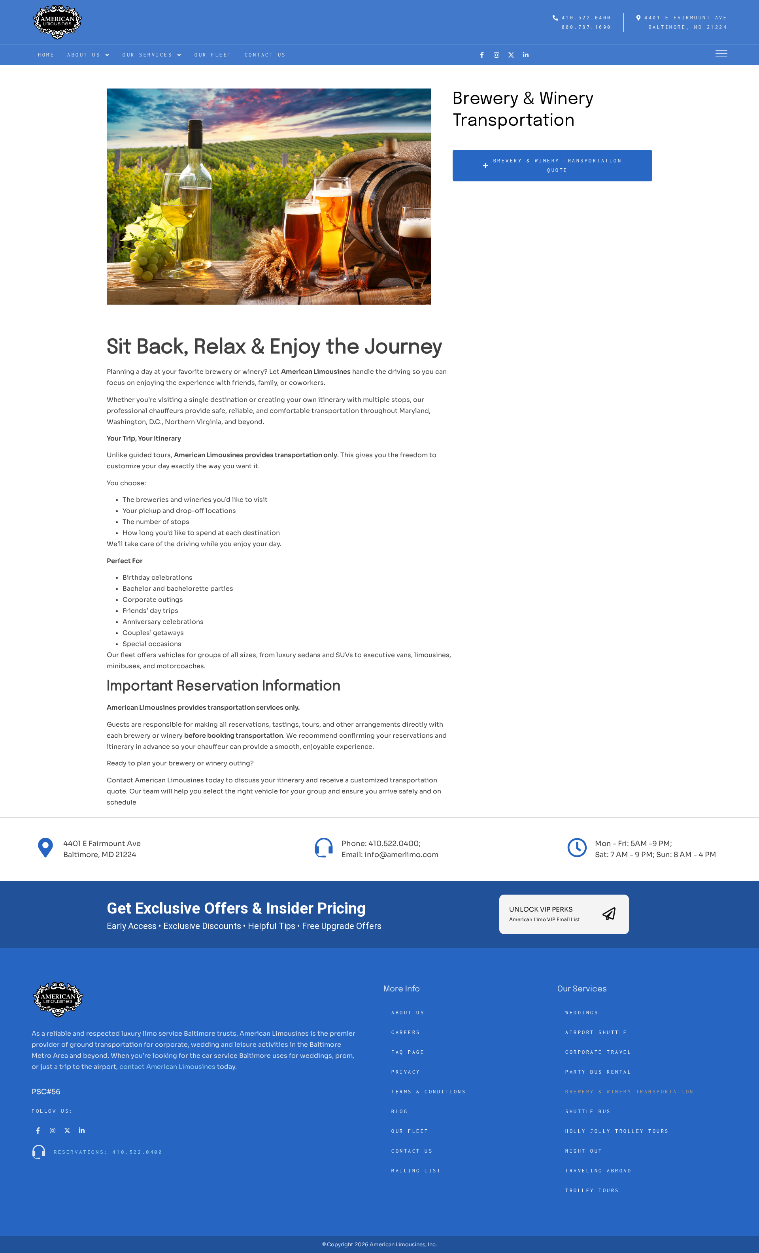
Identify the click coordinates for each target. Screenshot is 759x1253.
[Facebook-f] (482, 55)
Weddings (582, 1013)
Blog (399, 1111)
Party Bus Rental (598, 1072)
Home (46, 55)
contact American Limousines (167, 1067)
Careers (406, 1032)
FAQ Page (408, 1052)
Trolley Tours (592, 1190)
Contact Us (265, 55)
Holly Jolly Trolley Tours (617, 1131)
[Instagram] (496, 55)
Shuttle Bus (588, 1111)
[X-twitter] (511, 55)
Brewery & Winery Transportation (629, 1092)
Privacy (406, 1072)
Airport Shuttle (596, 1032)
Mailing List (416, 1171)
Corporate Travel (598, 1052)
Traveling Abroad (598, 1171)
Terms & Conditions (428, 1092)
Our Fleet (213, 55)
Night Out (584, 1151)
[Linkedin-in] (525, 55)
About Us (83, 55)
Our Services (147, 55)
